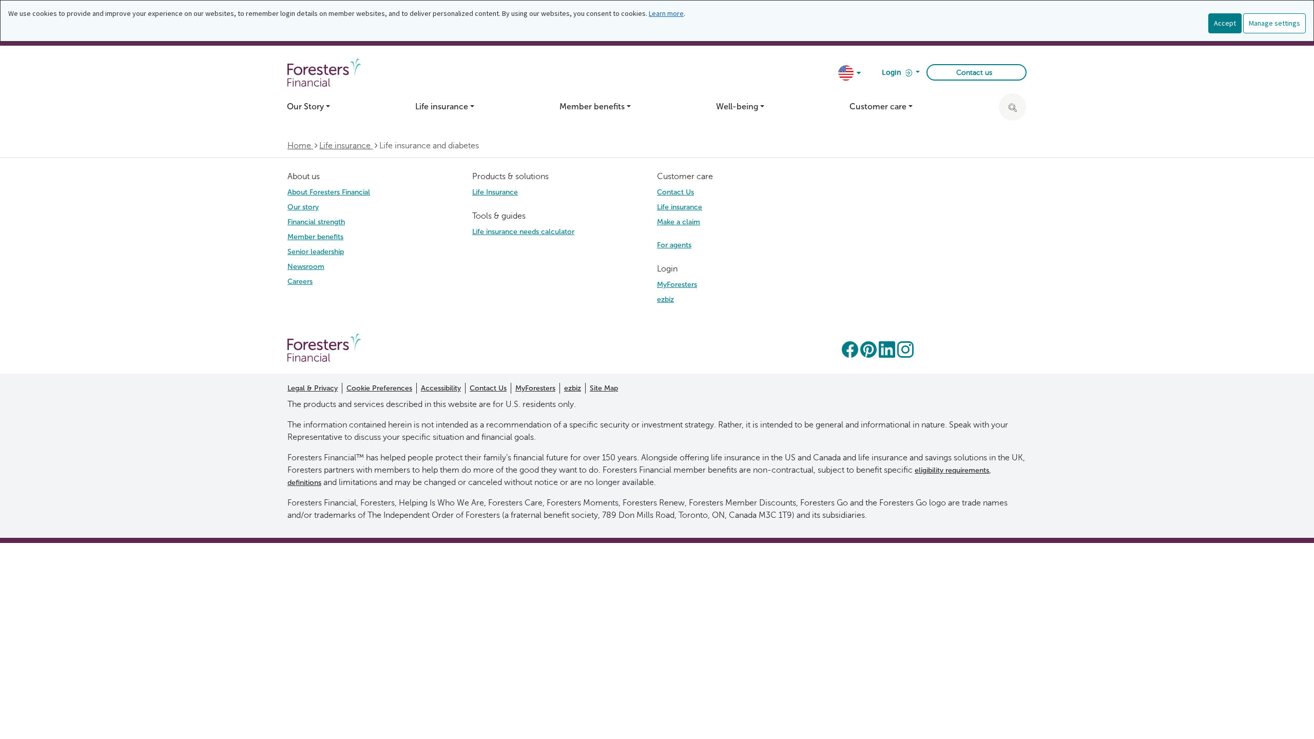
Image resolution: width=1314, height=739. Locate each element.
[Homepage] (324, 347)
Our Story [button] (305, 106)
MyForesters (677, 284)
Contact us (974, 72)
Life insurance (346, 145)
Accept (1225, 23)
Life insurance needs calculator (523, 231)
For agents (674, 245)
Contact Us (675, 192)
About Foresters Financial (328, 192)
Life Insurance (495, 192)
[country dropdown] (850, 73)
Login (892, 72)
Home (300, 145)
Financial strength (316, 222)
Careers (300, 281)
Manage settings (1274, 23)
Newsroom (305, 266)
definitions (304, 482)
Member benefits (315, 236)
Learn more (666, 13)
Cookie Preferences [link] (379, 388)
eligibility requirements (952, 470)
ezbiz (665, 299)
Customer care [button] (877, 106)
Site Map (604, 388)
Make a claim (678, 222)
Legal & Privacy (312, 388)
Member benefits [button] (592, 106)
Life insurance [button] (441, 106)
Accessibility (441, 388)
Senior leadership (315, 251)
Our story (303, 207)
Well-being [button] (737, 106)
